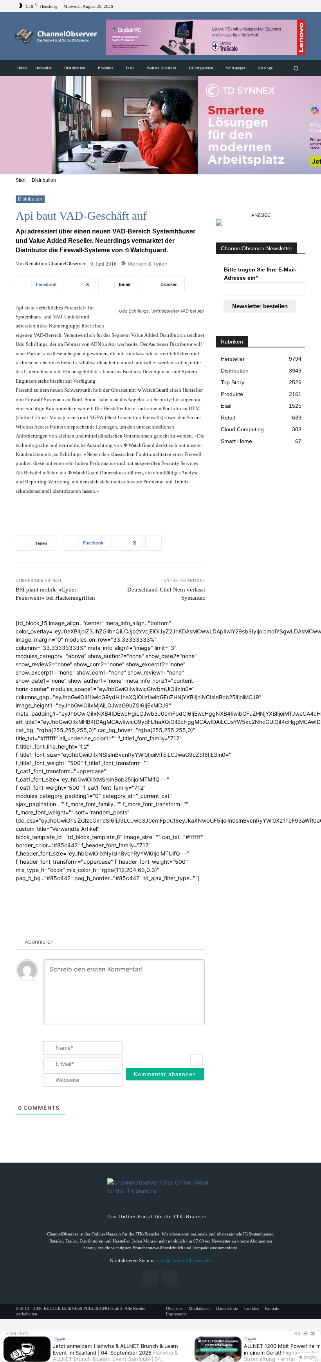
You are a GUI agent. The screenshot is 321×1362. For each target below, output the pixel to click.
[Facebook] (289, 6)
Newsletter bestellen (260, 306)
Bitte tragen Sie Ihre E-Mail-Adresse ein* (260, 273)
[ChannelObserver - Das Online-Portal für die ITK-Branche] (56, 36)
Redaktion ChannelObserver (55, 263)
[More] (153, 543)
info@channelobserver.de (184, 1260)
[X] (299, 6)
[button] (296, 68)
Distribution (44, 180)
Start (20, 180)
